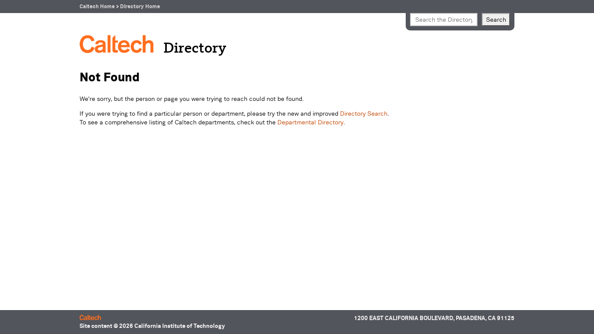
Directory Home (140, 6)
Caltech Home (97, 6)
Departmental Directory (310, 122)
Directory (195, 48)
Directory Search (363, 113)
